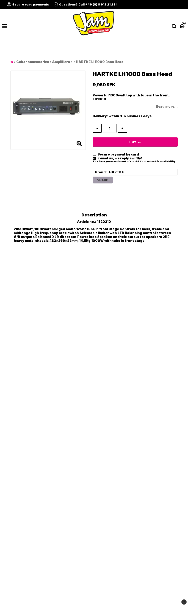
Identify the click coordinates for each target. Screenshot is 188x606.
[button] (183, 26)
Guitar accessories (32, 62)
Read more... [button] (167, 106)
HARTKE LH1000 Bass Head (100, 62)
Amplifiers (61, 62)
